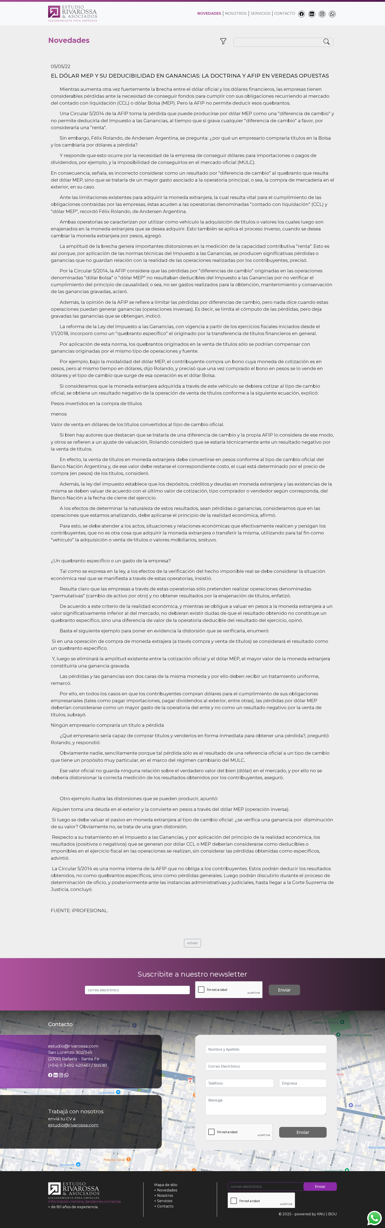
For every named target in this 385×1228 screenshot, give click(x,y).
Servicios (260, 13)
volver (192, 943)
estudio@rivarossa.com (73, 1125)
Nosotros (236, 13)
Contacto (284, 13)
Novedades (167, 1190)
